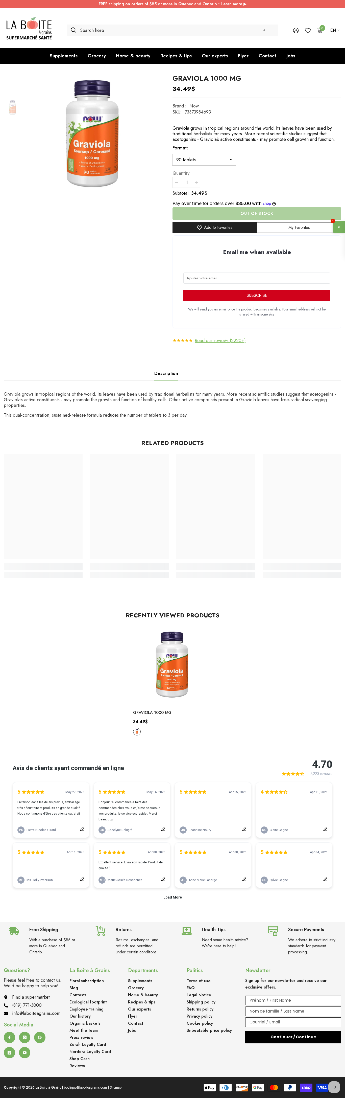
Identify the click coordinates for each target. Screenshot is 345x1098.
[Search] (172, 30)
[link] (43, 566)
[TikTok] (9, 1052)
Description (166, 373)
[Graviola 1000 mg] (172, 665)
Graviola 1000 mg (152, 712)
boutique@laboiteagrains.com (85, 1087)
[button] (264, 30)
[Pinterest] (39, 1037)
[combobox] (177, 30)
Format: (180, 148)
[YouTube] (24, 1052)
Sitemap (115, 1087)
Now (194, 106)
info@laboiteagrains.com (36, 1013)
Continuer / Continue (293, 1037)
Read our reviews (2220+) (220, 340)
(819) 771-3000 (27, 1005)
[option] (93, 136)
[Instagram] (24, 1037)
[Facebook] (9, 1037)
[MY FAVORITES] (308, 30)
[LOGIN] (296, 30)
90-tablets (137, 731)
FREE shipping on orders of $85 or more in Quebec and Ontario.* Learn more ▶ (173, 4)
